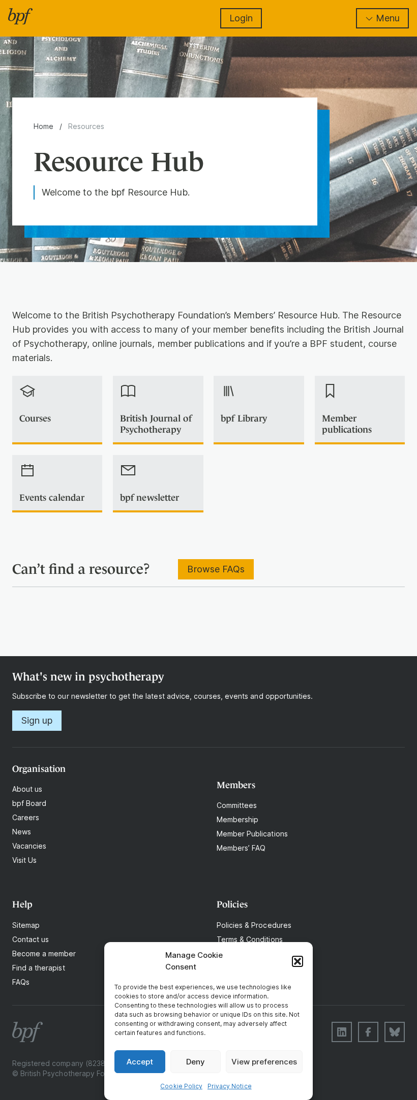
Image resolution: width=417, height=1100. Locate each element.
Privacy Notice (229, 1086)
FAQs (20, 982)
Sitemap (26, 925)
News (21, 831)
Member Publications (252, 833)
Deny (195, 1061)
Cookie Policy (181, 1086)
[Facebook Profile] (368, 1032)
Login (241, 18)
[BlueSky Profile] (394, 1032)
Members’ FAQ (241, 848)
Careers (25, 817)
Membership (237, 819)
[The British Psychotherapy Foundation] (20, 16)
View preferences (264, 1061)
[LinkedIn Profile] (342, 1032)
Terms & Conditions (250, 939)
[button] (297, 961)
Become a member (44, 953)
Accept (140, 1061)
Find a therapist (38, 967)
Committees (237, 805)
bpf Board (29, 803)
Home (43, 126)
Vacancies (29, 846)
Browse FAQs (216, 569)
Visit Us (24, 860)
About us (27, 789)
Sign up (36, 720)
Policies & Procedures (254, 925)
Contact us (30, 939)
